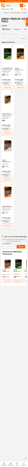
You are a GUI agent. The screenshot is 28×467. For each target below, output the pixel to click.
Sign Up (21, 246)
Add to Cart (7, 87)
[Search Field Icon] (21, 5)
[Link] (7, 67)
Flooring (6, 12)
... (2, 12)
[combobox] (12, 5)
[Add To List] (12, 46)
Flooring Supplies (15, 12)
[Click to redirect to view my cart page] (25, 5)
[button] (24, 38)
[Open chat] (27, 22)
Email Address (7, 243)
